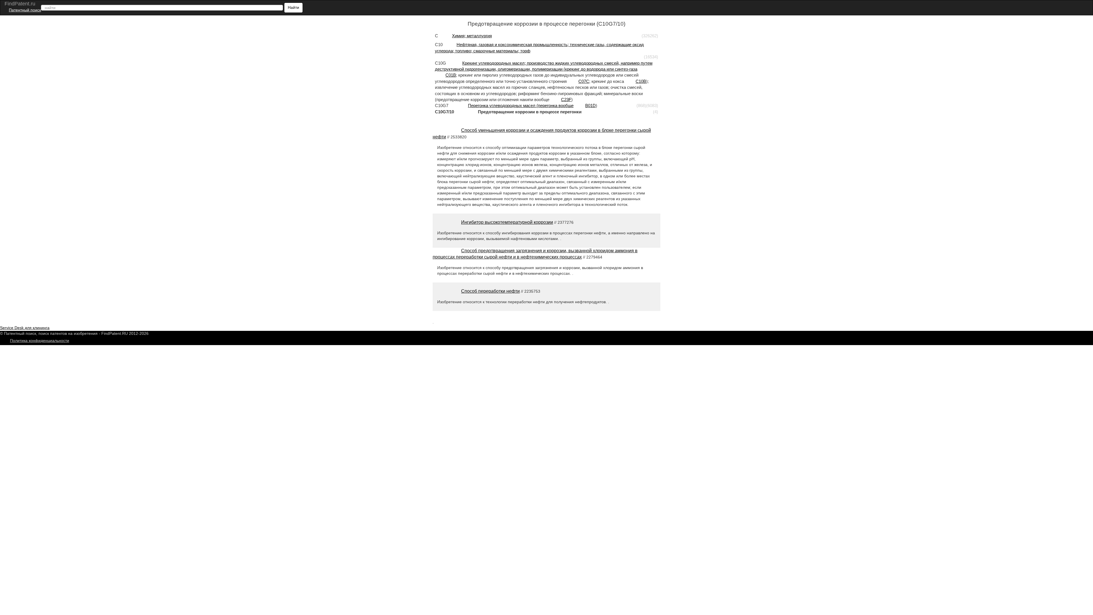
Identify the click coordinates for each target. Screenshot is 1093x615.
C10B (641, 81)
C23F (566, 99)
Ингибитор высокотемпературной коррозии (507, 222)
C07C (583, 81)
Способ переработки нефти (490, 291)
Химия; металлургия (472, 35)
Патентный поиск (25, 10)
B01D (590, 105)
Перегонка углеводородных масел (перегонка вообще (521, 105)
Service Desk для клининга (25, 327)
